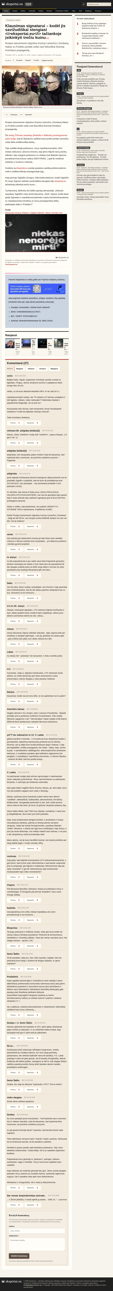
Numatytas (14, 114)
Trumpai (14, 11)
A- (7, 114)
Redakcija (88, 11)
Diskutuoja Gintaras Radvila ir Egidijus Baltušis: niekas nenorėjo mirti (33, 213)
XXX (80, 11)
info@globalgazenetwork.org (32, 1285)
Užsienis (49, 11)
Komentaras (13, 1236)
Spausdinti (28, 114)
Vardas (11, 1226)
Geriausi (42, 369)
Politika (23, 11)
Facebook (19, 60)
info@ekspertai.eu (11, 264)
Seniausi (31, 369)
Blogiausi (54, 369)
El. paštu (36, 60)
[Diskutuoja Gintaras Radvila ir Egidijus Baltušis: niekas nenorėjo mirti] (36, 233)
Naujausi (19, 369)
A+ (21, 114)
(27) (47, 38)
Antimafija (32, 11)
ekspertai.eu (22, 168)
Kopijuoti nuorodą (47, 60)
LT (83, 4)
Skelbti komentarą (19, 1256)
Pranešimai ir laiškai (62, 11)
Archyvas (98, 11)
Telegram (28, 60)
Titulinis (6, 11)
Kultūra (41, 11)
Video (73, 11)
